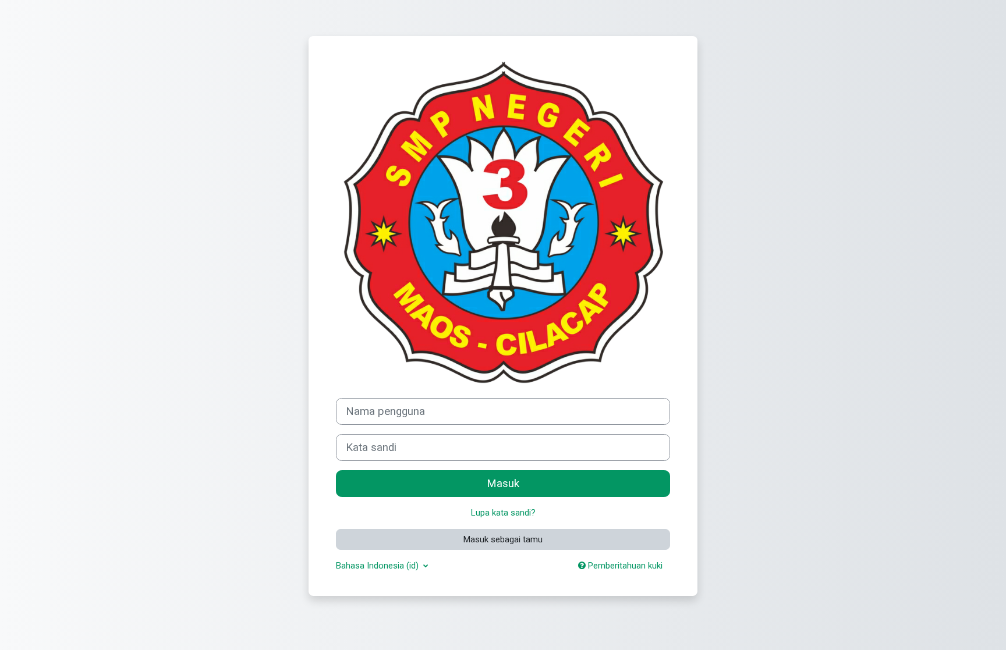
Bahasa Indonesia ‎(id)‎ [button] (378, 565)
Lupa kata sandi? (503, 512)
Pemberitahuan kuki (624, 565)
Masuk (503, 483)
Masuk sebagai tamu (503, 539)
